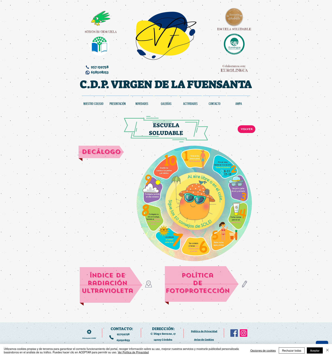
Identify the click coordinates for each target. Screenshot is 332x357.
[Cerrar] (327, 350)
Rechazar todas (291, 350)
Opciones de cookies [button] (263, 350)
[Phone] (111, 337)
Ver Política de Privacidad (133, 352)
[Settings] (89, 331)
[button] (190, 102)
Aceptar (315, 350)
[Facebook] (234, 333)
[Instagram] (243, 333)
